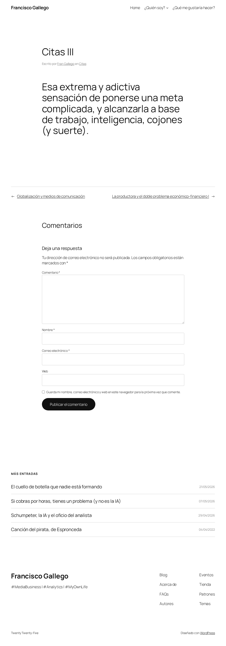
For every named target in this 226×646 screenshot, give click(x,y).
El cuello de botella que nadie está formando (56, 486)
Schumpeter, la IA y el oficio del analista (51, 515)
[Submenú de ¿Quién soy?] (167, 7)
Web (45, 371)
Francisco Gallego (30, 7)
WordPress (207, 633)
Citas (82, 64)
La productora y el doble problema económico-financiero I (160, 196)
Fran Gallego (65, 64)
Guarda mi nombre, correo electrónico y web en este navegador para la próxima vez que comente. (113, 392)
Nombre (48, 330)
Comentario (51, 272)
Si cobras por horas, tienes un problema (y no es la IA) (66, 501)
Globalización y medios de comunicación (51, 196)
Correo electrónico (56, 350)
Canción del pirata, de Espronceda (46, 529)
